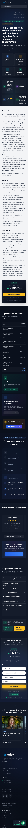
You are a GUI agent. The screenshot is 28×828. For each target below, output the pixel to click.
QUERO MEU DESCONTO (13, 421)
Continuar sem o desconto (14, 424)
